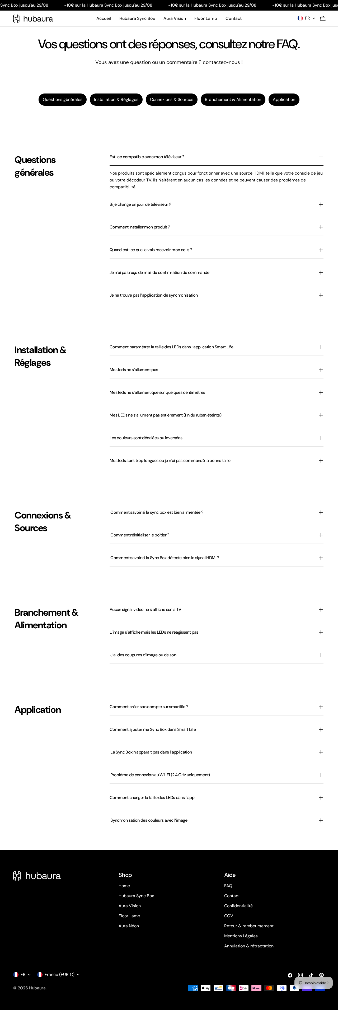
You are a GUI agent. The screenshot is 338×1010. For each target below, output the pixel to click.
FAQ (228, 886)
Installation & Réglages (116, 99)
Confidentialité (238, 906)
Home (124, 886)
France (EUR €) (59, 974)
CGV (228, 916)
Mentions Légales (241, 936)
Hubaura (37, 988)
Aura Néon (129, 926)
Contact (232, 896)
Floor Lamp (129, 916)
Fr (307, 18)
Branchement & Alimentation (233, 99)
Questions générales (62, 99)
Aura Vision (130, 906)
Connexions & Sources (171, 99)
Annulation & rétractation (249, 946)
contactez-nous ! (223, 62)
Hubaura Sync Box (136, 896)
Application (284, 99)
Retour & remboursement (249, 926)
